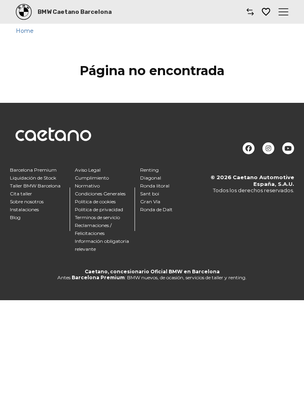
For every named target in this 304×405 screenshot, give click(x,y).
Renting (149, 170)
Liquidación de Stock (33, 178)
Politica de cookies (95, 201)
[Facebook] (249, 148)
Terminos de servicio (97, 217)
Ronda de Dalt (156, 209)
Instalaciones (24, 209)
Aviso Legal (88, 170)
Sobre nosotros (27, 201)
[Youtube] (288, 148)
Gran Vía (150, 201)
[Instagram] (268, 148)
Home (25, 30)
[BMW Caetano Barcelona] (24, 12)
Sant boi (149, 194)
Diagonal (150, 178)
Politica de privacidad (99, 209)
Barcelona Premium (33, 170)
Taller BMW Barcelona (35, 186)
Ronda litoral (154, 186)
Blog (15, 217)
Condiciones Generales (100, 194)
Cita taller (21, 194)
